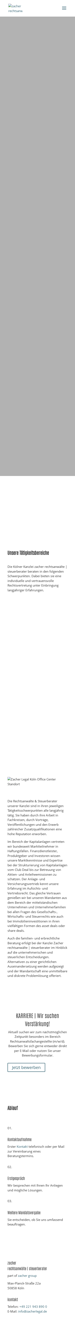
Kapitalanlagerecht (20, 633)
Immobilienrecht (18, 661)
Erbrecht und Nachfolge (23, 716)
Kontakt (22, 1146)
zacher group (27, 1275)
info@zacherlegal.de (32, 1311)
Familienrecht (16, 771)
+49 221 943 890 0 (33, 1306)
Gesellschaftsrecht (20, 689)
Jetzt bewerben (26, 1067)
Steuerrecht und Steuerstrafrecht (29, 744)
